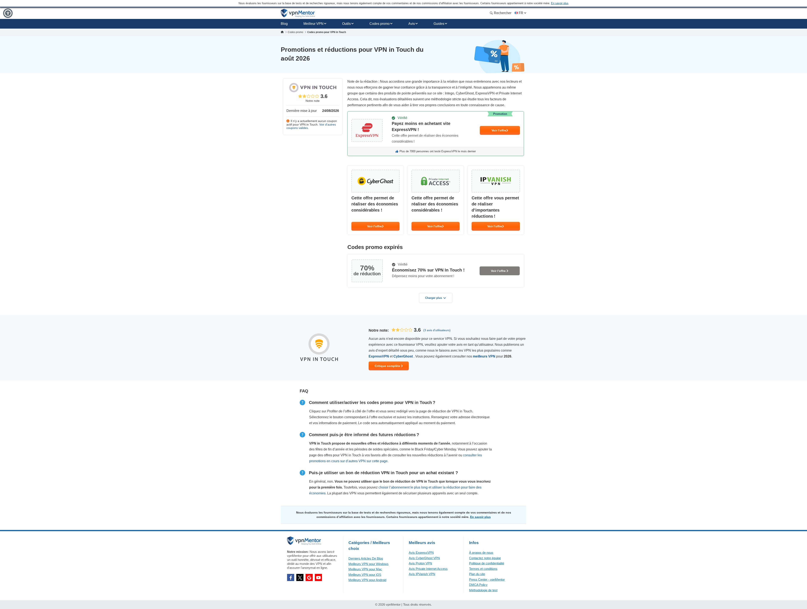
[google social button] (309, 577)
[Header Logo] (298, 13)
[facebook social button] (290, 577)
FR (521, 13)
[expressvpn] (436, 133)
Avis (411, 23)
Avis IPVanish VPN (422, 574)
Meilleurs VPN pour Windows (368, 564)
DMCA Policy (478, 584)
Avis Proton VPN (420, 563)
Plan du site (477, 574)
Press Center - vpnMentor (487, 579)
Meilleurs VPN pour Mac (365, 569)
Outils (346, 23)
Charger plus (433, 297)
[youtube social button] (318, 577)
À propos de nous (481, 552)
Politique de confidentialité (486, 563)
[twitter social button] (299, 577)
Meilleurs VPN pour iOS (364, 574)
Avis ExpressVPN (421, 552)
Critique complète (388, 366)
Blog (284, 23)
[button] (8, 13)
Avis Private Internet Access (428, 569)
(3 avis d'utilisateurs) (437, 330)
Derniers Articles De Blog (365, 558)
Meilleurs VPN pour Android (367, 580)
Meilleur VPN (313, 23)
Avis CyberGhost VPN (424, 558)
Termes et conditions (483, 569)
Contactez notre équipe (485, 558)
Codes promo (379, 23)
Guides (439, 23)
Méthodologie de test (483, 590)
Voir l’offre (499, 130)
